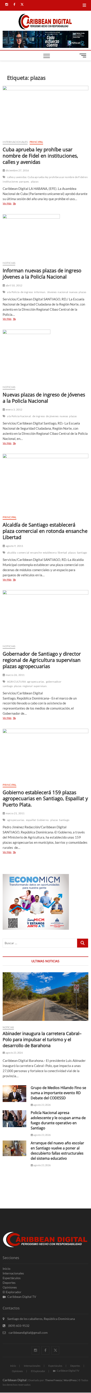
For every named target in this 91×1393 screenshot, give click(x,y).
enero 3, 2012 (13, 409)
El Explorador (12, 1292)
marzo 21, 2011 (15, 813)
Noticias (9, 263)
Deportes (9, 1282)
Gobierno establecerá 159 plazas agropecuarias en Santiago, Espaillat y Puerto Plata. (45, 798)
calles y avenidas (17, 177)
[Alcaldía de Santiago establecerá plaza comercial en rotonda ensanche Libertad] (45, 483)
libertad (62, 552)
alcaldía (11, 552)
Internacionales (15, 142)
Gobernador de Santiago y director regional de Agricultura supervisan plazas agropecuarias (42, 659)
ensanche (36, 552)
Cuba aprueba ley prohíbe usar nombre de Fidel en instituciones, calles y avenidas (40, 155)
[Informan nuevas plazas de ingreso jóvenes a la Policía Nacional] (45, 235)
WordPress (70, 1380)
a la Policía (13, 292)
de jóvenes (52, 416)
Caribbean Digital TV (21, 1297)
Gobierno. (43, 820)
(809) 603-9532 (18, 1325)
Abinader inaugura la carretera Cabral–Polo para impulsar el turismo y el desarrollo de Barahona (42, 1039)
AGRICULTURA (16, 681)
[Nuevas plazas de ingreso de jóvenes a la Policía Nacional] (45, 356)
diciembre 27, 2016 (17, 170)
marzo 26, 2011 (15, 675)
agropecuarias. (36, 681)
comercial (23, 552)
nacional (63, 292)
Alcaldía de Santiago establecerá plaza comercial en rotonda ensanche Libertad (45, 530)
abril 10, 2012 (13, 285)
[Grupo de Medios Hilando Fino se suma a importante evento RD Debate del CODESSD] (14, 1093)
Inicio (6, 1268)
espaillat (31, 820)
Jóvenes (52, 292)
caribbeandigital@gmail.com (28, 1332)
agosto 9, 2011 (14, 546)
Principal (36, 142)
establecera (50, 552)
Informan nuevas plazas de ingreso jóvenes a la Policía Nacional (42, 273)
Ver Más (14, 203)
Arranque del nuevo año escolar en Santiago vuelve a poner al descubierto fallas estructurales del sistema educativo (57, 1151)
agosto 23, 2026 (14, 1052)
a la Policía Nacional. (19, 416)
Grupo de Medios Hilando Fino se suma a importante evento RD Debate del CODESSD (58, 1092)
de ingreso (27, 292)
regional (27, 686)
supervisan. (40, 686)
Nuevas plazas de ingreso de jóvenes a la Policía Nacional (44, 397)
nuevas (73, 292)
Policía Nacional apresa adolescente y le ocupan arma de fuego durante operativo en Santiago (58, 1120)
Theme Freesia (53, 1380)
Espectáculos (12, 1278)
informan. (40, 292)
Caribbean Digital (15, 1380)
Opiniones (10, 1287)
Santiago (82, 552)
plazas (34, 181)
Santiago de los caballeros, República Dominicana (41, 1319)
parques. (24, 181)
